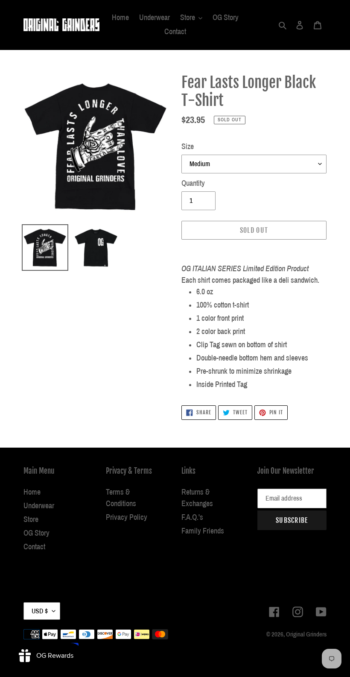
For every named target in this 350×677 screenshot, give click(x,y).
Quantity (193, 183)
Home (32, 492)
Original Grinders (306, 634)
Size (187, 146)
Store (30, 519)
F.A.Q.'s (192, 517)
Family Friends (202, 531)
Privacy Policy (126, 517)
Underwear (38, 505)
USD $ (40, 611)
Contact (34, 546)
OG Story (36, 533)
